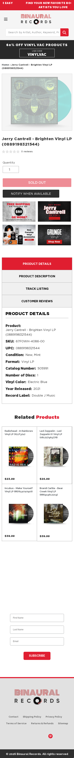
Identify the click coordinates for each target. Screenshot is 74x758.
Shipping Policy (32, 716)
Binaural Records (29, 754)
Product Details (37, 263)
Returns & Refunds (42, 723)
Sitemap (63, 723)
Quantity (9, 162)
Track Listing (37, 288)
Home (5, 64)
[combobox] (37, 32)
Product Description (37, 276)
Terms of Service (16, 723)
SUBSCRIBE (37, 655)
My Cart (69, 18)
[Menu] (6, 19)
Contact (13, 716)
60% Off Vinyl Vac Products (37, 45)
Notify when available (31, 193)
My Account (63, 18)
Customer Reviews (37, 301)
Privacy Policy (54, 716)
